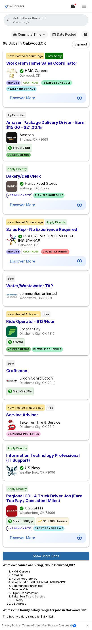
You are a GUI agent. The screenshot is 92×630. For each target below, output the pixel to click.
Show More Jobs (46, 556)
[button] (46, 20)
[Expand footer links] (87, 625)
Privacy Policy (11, 625)
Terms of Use (31, 625)
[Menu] (83, 6)
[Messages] (73, 6)
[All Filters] (85, 35)
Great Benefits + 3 (49, 528)
